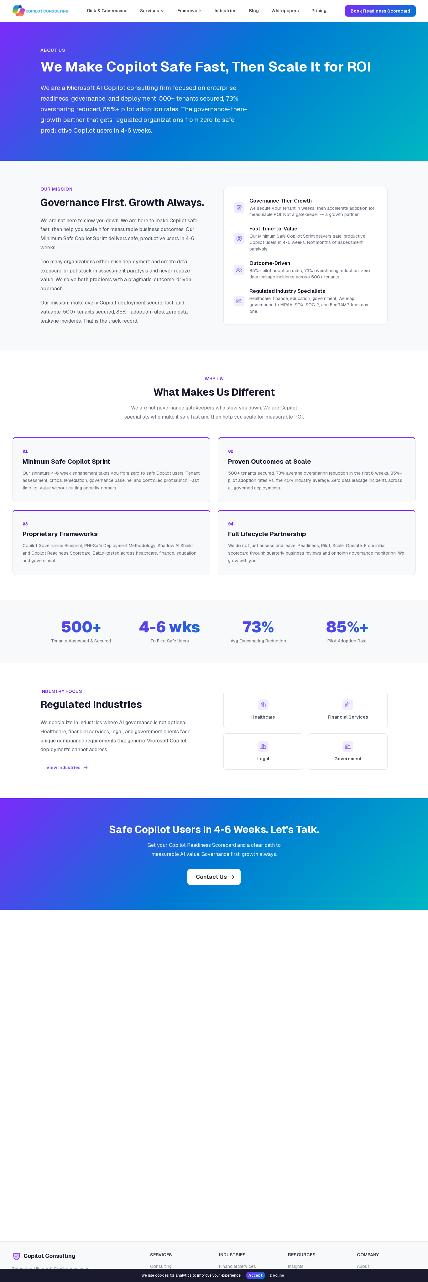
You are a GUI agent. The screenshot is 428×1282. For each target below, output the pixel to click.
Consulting (161, 1266)
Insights (296, 1266)
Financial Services (237, 1266)
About (363, 1266)
